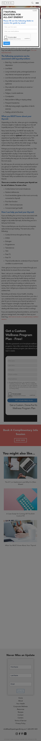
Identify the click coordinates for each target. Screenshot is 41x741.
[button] (37, 3)
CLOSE (35, 10)
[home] (8, 2)
